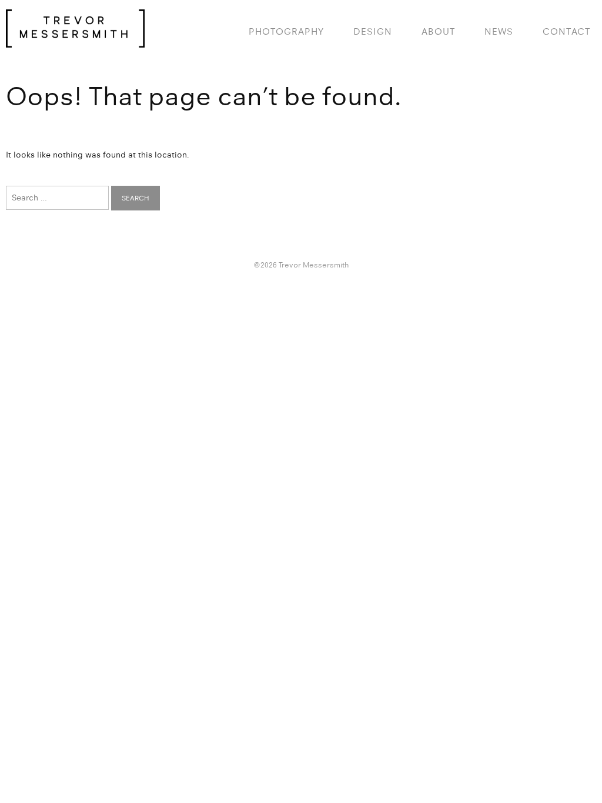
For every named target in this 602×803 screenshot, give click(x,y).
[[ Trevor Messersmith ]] (75, 41)
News (498, 31)
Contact (566, 31)
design (372, 31)
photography (286, 31)
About (438, 31)
